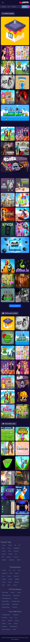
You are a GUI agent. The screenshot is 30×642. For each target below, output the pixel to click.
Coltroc (16, 598)
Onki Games (16, 595)
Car (14, 570)
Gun (16, 554)
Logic (9, 623)
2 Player (4, 570)
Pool (19, 570)
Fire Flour (14, 607)
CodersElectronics (6, 598)
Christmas (4, 617)
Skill (3, 557)
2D (19, 545)
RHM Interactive (6, 595)
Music (3, 620)
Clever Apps (5, 592)
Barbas (12, 592)
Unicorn (17, 620)
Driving (10, 554)
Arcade (4, 554)
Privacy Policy (21, 637)
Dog (11, 617)
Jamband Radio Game (11, 637)
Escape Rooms (13, 626)
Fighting (17, 579)
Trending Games (6, 614)
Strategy (4, 559)
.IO (9, 570)
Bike (11, 573)
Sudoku (16, 623)
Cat (16, 617)
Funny (8, 585)
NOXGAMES (5, 601)
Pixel (9, 551)
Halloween (15, 614)
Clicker (9, 576)
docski (19, 592)
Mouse (10, 545)
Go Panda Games (15, 601)
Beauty (17, 573)
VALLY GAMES (5, 604)
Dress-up (16, 557)
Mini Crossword (6, 629)
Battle (18, 559)
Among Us (4, 626)
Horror (15, 585)
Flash (3, 548)
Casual (3, 545)
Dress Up (16, 576)
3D (15, 545)
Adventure (11, 559)
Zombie (9, 557)
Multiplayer (16, 548)
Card (3, 576)
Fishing (3, 623)
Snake (14, 629)
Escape (10, 579)
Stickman (16, 582)
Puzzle (9, 548)
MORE (24, 6)
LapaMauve (15, 604)
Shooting (16, 551)
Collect (4, 551)
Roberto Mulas (5, 607)
